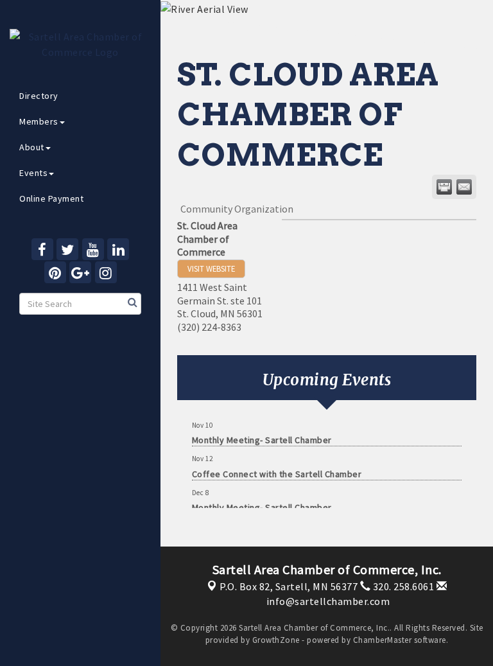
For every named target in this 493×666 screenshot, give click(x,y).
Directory (38, 95)
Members (38, 121)
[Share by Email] (464, 187)
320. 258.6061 (402, 586)
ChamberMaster (382, 640)
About (31, 147)
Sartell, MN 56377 (289, 586)
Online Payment (51, 198)
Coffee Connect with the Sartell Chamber (277, 469)
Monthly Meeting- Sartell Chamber (262, 435)
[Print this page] (444, 187)
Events (33, 173)
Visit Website (211, 268)
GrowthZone (276, 640)
